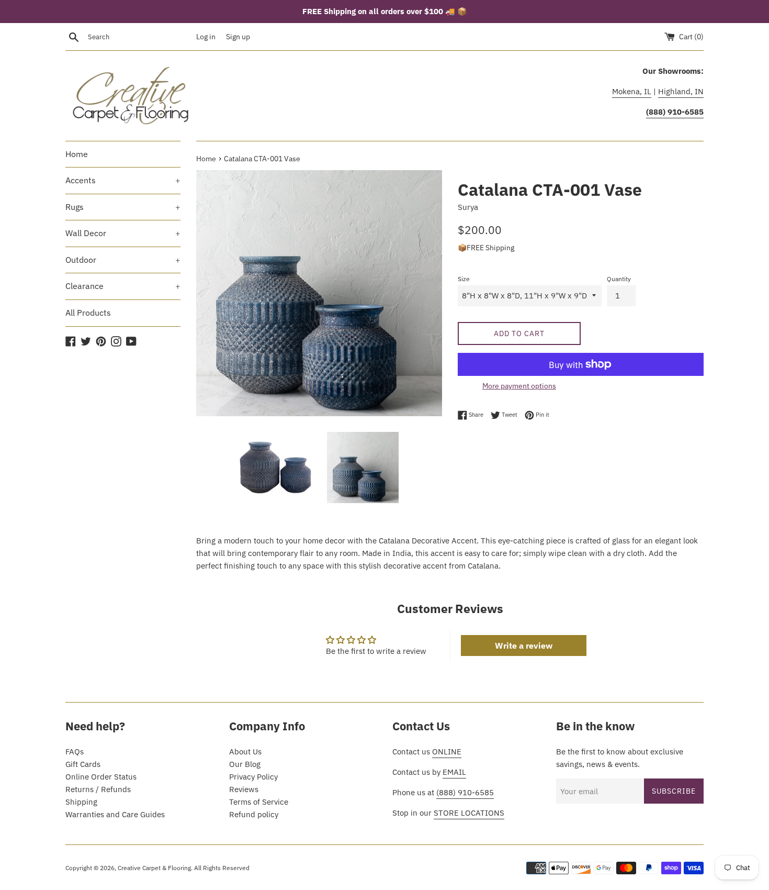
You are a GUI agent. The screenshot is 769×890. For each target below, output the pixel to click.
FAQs (74, 751)
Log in (206, 36)
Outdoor (122, 259)
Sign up (238, 36)
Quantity (619, 279)
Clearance (122, 286)
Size (464, 279)
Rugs (122, 207)
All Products (88, 312)
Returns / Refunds (98, 789)
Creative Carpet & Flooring (154, 868)
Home (76, 154)
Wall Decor (122, 233)
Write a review (523, 645)
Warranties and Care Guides (115, 814)
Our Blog (245, 764)
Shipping (81, 802)
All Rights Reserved (222, 868)
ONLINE (446, 751)
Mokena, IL (631, 91)
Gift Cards (82, 764)
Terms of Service (258, 802)
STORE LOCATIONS (469, 813)
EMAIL (454, 772)
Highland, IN (681, 91)
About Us (245, 751)
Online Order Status (101, 777)
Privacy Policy (253, 777)
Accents (122, 180)
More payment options (519, 386)
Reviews (243, 789)
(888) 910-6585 (465, 792)
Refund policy (253, 814)
